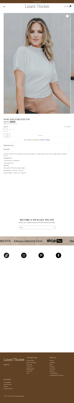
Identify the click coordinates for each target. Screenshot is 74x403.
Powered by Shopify (19, 396)
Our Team (52, 369)
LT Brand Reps (54, 373)
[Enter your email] (54, 227)
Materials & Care (9, 145)
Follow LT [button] (6, 364)
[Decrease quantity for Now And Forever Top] (5, 135)
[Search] (67, 6)
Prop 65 (6, 386)
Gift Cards (29, 364)
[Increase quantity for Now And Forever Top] (9, 135)
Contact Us (30, 367)
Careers (52, 360)
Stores (51, 364)
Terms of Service (8, 388)
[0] (69, 6)
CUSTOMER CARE (32, 357)
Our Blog (52, 371)
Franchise (52, 362)
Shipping (5, 123)
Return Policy (30, 360)
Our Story (52, 367)
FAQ (28, 373)
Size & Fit (6, 149)
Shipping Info (30, 369)
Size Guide (30, 371)
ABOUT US (53, 357)
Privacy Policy (8, 384)
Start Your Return (31, 362)
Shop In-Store (37, 1)
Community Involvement (56, 375)
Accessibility (7, 382)
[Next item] (39, 115)
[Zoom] (67, 16)
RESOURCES (7, 379)
